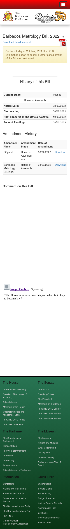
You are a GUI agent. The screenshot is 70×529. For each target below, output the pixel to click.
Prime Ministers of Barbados (17, 469)
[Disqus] (35, 235)
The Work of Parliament (14, 450)
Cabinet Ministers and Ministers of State (13, 413)
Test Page (8, 515)
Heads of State (10, 445)
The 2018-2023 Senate (49, 413)
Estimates (43, 512)
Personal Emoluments (49, 517)
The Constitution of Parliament (12, 439)
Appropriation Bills (47, 507)
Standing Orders (46, 394)
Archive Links (44, 522)
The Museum (44, 437)
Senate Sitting (45, 488)
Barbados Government (14, 493)
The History (8, 460)
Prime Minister (10, 401)
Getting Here (44, 452)
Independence (10, 465)
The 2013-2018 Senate (49, 408)
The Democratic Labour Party (17, 510)
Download (60, 152)
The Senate (43, 389)
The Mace (8, 455)
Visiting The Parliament (14, 488)
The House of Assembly (14, 389)
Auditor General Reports (50, 503)
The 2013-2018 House (14, 419)
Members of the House (14, 406)
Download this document (17, 42)
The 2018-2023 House (14, 424)
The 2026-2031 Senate (49, 418)
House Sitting (44, 493)
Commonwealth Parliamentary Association (16, 522)
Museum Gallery (46, 457)
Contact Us (8, 483)
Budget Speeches (46, 498)
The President (45, 398)
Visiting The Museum (48, 442)
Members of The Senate (49, 403)
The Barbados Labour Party (16, 506)
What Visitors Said (47, 447)
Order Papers (44, 483)
